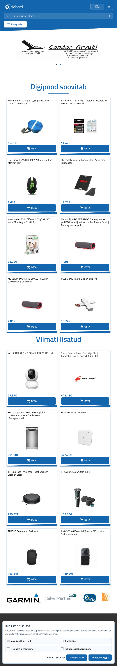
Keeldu (50, 657)
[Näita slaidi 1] (56, 64)
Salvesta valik (76, 657)
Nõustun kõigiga (100, 657)
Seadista (60, 657)
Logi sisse (109, 7)
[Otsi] (109, 16)
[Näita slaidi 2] (60, 64)
